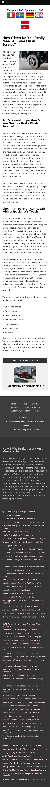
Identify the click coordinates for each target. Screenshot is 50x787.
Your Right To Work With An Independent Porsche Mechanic (22, 774)
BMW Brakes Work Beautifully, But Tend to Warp (21, 583)
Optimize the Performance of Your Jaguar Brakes (21, 745)
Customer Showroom (20, 410)
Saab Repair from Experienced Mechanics (18, 675)
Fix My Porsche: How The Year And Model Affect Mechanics (21, 625)
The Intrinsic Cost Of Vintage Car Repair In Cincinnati (22, 686)
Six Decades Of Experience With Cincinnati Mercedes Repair (23, 661)
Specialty (14, 407)
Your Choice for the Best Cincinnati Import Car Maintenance (20, 737)
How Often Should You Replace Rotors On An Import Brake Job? (23, 731)
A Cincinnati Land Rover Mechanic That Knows (20, 644)
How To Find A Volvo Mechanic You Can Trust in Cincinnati (21, 690)
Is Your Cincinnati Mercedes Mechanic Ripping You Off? (24, 656)
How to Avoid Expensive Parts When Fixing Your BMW (23, 617)
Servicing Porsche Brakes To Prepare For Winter (21, 763)
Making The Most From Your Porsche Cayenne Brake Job (24, 766)
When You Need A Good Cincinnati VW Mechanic (21, 698)
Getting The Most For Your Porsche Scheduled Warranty (24, 770)
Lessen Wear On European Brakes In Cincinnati (20, 712)
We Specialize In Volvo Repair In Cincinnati (18, 695)
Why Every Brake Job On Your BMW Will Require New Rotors (23, 527)
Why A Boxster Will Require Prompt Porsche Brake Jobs (24, 538)
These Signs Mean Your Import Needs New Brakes (22, 633)
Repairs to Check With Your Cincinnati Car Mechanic (22, 556)
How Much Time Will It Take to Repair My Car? (20, 727)
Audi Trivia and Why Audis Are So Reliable (18, 570)
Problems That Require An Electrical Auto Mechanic (22, 606)
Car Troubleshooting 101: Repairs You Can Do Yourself (24, 559)
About (24, 403)
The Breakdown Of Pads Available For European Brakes (24, 709)
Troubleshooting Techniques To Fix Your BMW (20, 716)
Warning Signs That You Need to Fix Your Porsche (22, 723)
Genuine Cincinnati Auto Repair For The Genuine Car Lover (22, 575)
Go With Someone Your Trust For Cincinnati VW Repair (23, 702)
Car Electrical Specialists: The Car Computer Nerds (22, 549)
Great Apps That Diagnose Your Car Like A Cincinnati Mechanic (23, 601)
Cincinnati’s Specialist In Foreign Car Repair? (19, 630)
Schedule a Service (31, 407)
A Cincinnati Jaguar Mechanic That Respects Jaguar (22, 637)
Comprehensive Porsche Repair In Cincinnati (19, 666)
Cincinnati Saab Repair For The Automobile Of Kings (22, 679)
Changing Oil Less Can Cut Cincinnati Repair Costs (22, 653)
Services (36, 403)
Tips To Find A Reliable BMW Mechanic (17, 535)
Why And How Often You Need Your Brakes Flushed (22, 542)
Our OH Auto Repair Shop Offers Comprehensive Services (25, 759)
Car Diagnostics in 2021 (11, 545)
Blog (37, 410)
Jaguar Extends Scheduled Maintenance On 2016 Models (24, 749)
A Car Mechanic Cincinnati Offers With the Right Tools (23, 567)
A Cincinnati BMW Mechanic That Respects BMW (21, 586)
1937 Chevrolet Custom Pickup (25, 386)
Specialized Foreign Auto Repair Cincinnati (18, 512)
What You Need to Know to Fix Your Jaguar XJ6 (20, 719)
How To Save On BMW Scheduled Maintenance (21, 531)
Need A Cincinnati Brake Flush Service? (17, 593)
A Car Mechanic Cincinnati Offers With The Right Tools (23, 552)
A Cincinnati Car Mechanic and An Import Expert (21, 610)
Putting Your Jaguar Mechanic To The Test (19, 752)
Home (13, 403)
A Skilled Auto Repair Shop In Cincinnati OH (19, 519)
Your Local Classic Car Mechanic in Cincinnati (20, 705)
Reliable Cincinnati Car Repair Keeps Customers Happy (23, 613)
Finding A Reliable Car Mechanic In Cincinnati (19, 579)
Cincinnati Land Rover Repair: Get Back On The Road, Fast (23, 648)
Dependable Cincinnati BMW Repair (16, 590)
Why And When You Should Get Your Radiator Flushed (23, 779)
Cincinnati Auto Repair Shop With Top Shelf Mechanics (23, 522)
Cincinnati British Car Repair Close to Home (19, 597)
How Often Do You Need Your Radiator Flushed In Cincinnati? (22, 670)
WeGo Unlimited (33, 429)
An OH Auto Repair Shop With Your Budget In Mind (22, 756)
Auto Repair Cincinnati (11, 515)
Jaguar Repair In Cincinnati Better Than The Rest (21, 640)
